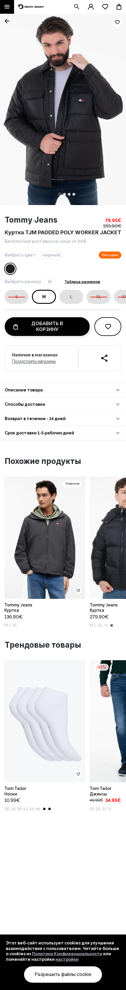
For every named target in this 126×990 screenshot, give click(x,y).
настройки (67, 959)
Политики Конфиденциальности (67, 953)
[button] (63, 390)
